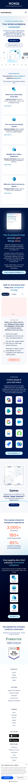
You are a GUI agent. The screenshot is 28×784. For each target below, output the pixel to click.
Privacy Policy (8, 775)
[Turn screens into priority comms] (14, 119)
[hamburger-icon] (25, 12)
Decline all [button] (20, 777)
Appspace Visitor (14, 326)
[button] (14, 781)
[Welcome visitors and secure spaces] (14, 179)
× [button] (26, 764)
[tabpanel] (14, 330)
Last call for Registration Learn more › (14, 6)
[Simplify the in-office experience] (14, 149)
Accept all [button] (7, 777)
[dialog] (14, 773)
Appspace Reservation (16, 324)
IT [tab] (22, 294)
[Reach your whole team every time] (14, 89)
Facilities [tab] (14, 294)
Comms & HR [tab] (5, 294)
